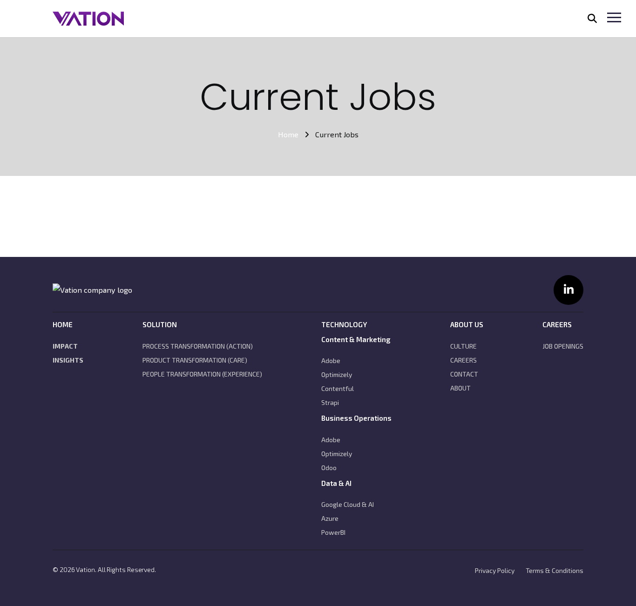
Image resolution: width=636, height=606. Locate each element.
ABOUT (460, 388)
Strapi (330, 402)
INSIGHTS (68, 360)
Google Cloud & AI (347, 504)
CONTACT (464, 374)
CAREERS (463, 360)
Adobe (330, 360)
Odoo (329, 467)
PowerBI (333, 532)
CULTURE (463, 346)
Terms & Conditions (554, 570)
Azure (329, 518)
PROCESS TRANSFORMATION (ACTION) (197, 346)
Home (288, 134)
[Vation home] (92, 289)
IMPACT (65, 346)
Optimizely (336, 374)
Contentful (337, 388)
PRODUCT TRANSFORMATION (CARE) (194, 360)
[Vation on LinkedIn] (568, 290)
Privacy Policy (494, 570)
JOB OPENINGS (562, 346)
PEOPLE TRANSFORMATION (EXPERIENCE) (202, 374)
